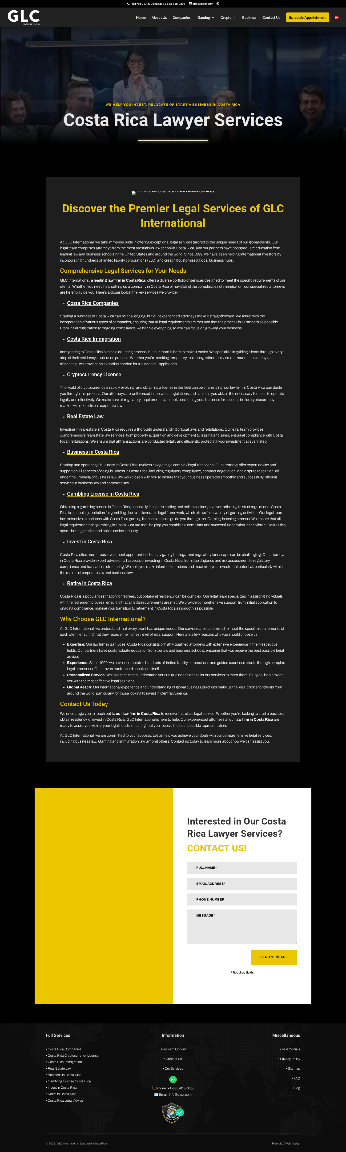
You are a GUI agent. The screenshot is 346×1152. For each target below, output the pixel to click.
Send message (274, 957)
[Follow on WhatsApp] (173, 1079)
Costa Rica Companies (93, 303)
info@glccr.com (180, 1094)
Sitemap (294, 1068)
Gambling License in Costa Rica (103, 494)
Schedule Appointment (307, 18)
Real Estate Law (85, 416)
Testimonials (291, 1049)
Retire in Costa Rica (89, 583)
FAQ (296, 1078)
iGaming (203, 18)
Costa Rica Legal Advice (65, 1100)
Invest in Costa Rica (89, 542)
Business (249, 18)
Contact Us (271, 18)
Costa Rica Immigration (94, 339)
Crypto (226, 18)
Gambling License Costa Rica (69, 1081)
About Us (159, 18)
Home (141, 18)
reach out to (128, 713)
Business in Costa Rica (93, 452)
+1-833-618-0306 (173, 3)
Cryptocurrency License (94, 374)
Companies (182, 18)
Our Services (174, 1068)
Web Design (292, 1143)
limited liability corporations (124, 260)
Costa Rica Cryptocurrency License (73, 1055)
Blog (296, 1088)
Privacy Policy (290, 1059)
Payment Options (174, 1049)
